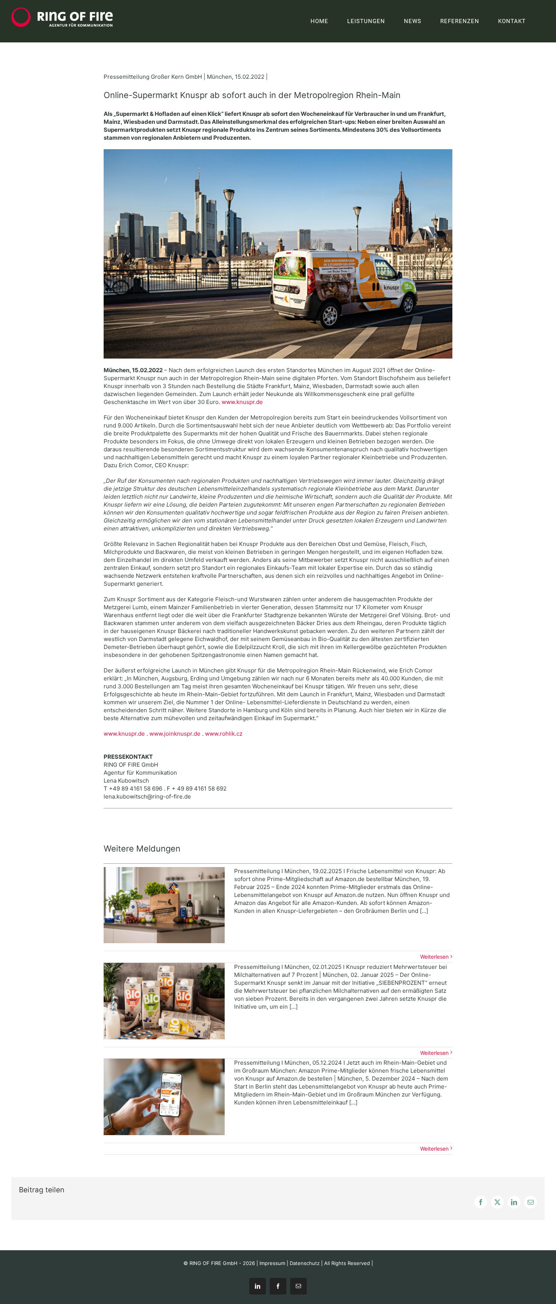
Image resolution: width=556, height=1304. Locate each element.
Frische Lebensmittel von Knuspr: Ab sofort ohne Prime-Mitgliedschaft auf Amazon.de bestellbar (164, 904)
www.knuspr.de (242, 402)
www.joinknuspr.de (174, 733)
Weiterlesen (434, 956)
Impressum (272, 1263)
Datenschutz (305, 1263)
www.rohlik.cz (223, 733)
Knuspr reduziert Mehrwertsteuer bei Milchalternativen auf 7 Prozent (164, 1001)
